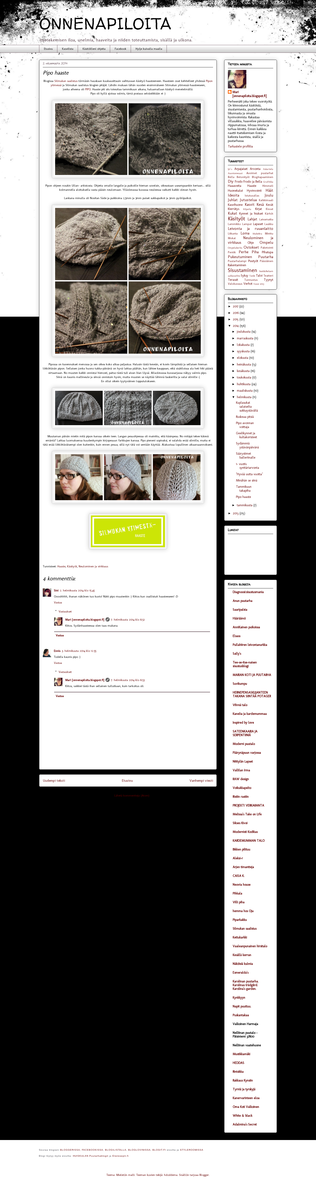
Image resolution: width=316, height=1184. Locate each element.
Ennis (57, 651)
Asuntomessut (235, 173)
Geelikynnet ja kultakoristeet (246, 435)
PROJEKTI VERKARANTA (248, 805)
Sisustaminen (242, 270)
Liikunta (233, 233)
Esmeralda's (240, 973)
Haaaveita (234, 186)
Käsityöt (72, 566)
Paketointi (267, 247)
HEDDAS (238, 1063)
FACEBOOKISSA (92, 1150)
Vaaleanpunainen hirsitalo (250, 946)
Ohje (251, 243)
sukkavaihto (234, 275)
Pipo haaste (243, 497)
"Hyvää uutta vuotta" (249, 474)
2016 (236, 313)
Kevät (269, 205)
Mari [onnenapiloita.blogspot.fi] (84, 619)
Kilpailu (247, 209)
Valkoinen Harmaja (245, 1024)
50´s (230, 169)
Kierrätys (233, 209)
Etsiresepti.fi (120, 1156)
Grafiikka (268, 181)
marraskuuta (245, 338)
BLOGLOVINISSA (139, 1150)
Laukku (268, 224)
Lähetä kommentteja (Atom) (131, 795)
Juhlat (233, 199)
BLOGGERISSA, (70, 1150)
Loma (245, 233)
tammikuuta (245, 505)
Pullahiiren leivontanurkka (250, 645)
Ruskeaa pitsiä (245, 417)
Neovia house (242, 885)
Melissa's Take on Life (247, 814)
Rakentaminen (237, 265)
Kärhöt (269, 213)
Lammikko (234, 224)
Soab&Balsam (266, 271)
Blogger (204, 1175)
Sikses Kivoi (240, 823)
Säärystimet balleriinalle (245, 455)
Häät (269, 190)
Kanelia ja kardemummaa (250, 714)
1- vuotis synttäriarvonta (247, 466)
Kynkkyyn (239, 998)
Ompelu (266, 242)
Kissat (269, 209)
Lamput (247, 224)
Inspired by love (243, 723)
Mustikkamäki (241, 1054)
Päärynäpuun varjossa (247, 753)
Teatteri (268, 275)
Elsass (236, 636)
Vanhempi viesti (201, 780)
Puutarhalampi (237, 261)
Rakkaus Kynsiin (243, 1080)
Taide (252, 275)
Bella (231, 177)
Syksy (244, 276)
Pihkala (237, 893)
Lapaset (258, 224)
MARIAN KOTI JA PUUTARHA (252, 675)
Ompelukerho (235, 247)
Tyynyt (268, 280)
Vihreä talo (240, 705)
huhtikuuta (244, 384)
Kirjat (258, 209)
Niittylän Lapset (243, 761)
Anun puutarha (242, 601)
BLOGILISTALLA (115, 1150)
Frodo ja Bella (252, 182)
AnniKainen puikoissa (246, 627)
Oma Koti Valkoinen (246, 1107)
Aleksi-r (238, 858)
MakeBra (257, 233)
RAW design (241, 779)
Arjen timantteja (243, 867)
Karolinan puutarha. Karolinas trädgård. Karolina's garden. (246, 985)
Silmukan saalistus (65, 81)
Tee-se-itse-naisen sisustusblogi (245, 664)
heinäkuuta (244, 364)
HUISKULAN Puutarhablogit (90, 1156)
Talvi (259, 276)
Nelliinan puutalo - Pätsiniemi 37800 (245, 1034)
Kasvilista (67, 48)
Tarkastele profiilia (240, 146)
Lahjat (252, 219)
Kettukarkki (240, 937)
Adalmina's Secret (245, 1124)
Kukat (232, 213)
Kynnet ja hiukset (251, 214)
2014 (236, 326)
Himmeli (267, 185)
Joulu (269, 195)
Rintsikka (238, 1072)
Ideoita (233, 195)
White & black (242, 1116)
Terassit (233, 280)
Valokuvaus (235, 283)
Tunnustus (251, 279)
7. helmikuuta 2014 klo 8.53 (128, 680)
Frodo (238, 182)
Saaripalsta (240, 610)
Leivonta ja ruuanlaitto (250, 228)
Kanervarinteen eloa (246, 1098)
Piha (255, 252)
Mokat (232, 238)
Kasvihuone (235, 205)
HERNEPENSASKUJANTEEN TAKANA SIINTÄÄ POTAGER (252, 694)
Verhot (247, 284)
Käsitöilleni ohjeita (94, 48)
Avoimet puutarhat (259, 173)
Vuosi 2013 (258, 283)
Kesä (260, 204)
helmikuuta (244, 397)
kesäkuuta (244, 371)
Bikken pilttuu (241, 849)
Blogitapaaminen (262, 177)
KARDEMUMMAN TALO (249, 841)
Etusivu (48, 48)
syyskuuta (244, 351)
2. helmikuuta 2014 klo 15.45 (77, 590)
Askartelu (268, 169)
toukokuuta (244, 377)
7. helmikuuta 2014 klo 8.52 (128, 619)
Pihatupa (267, 252)
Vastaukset (65, 611)
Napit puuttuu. (242, 1006)
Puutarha (265, 256)
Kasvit (249, 204)
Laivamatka (266, 219)
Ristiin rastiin (241, 797)
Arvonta (255, 169)
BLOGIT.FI (159, 1150)
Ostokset (251, 247)
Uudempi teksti (54, 780)
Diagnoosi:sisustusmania (248, 592)
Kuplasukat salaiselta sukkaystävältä (247, 406)
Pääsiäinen (266, 261)
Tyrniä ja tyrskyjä (244, 1089)
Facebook (120, 48)
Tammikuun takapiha (243, 489)
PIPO (88, 89)
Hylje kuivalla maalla (149, 48)
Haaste (61, 566)
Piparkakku (240, 920)
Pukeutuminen (240, 256)
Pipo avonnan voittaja (245, 425)
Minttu (269, 233)
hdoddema (170, 1175)
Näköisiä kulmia (243, 964)
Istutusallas (252, 195)
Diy (230, 181)
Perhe (243, 252)
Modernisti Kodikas (245, 832)
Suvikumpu (240, 684)
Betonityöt (243, 177)
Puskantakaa (241, 1015)
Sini (56, 590)
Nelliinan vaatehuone (247, 1045)
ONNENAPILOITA (105, 23)
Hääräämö (239, 618)
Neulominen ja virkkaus (93, 566)
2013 (236, 513)
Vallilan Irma (241, 770)
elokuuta (243, 358)
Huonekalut (235, 191)
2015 (236, 319)
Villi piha (239, 902)
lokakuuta (244, 345)
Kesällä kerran (242, 955)
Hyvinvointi (254, 191)
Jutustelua (248, 199)
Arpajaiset (241, 169)
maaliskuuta (245, 391)
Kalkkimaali (266, 200)
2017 (236, 306)
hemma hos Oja (243, 911)
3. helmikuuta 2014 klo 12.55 (79, 651)
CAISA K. (239, 876)
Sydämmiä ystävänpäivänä (247, 445)
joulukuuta (244, 332)
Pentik (232, 252)
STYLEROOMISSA (191, 1150)
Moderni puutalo (244, 744)
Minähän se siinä (246, 480)
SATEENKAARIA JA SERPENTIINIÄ (245, 733)
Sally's (237, 654)
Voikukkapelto (242, 788)
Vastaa (58, 602)
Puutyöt (253, 261)
